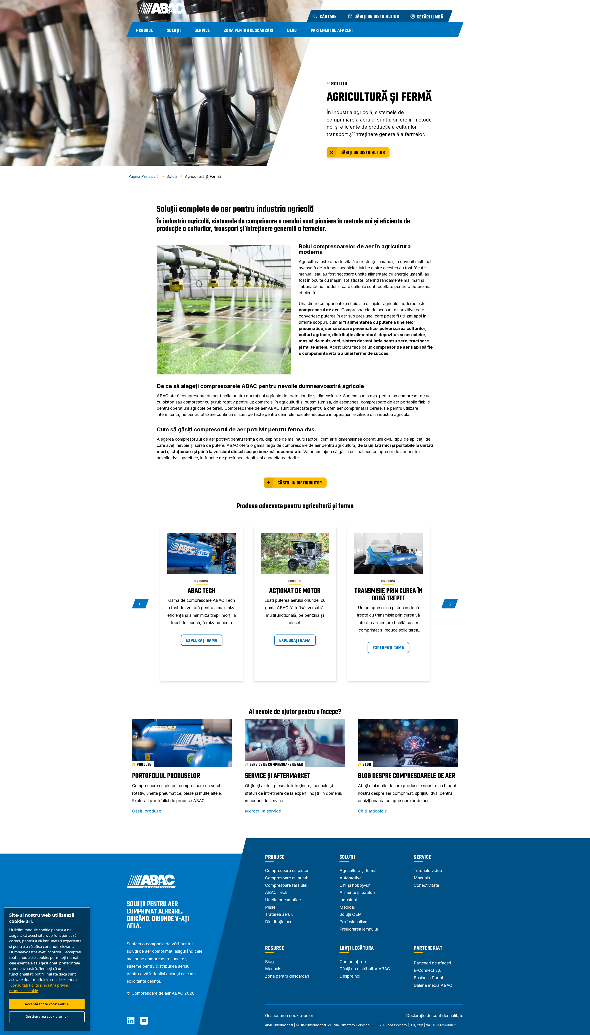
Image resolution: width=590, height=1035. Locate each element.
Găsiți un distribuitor (362, 152)
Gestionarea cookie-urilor (289, 1016)
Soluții (174, 30)
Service (202, 30)
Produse (144, 30)
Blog (292, 30)
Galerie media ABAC (433, 985)
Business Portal (428, 977)
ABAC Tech (201, 591)
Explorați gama (201, 640)
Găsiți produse (146, 811)
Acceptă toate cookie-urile (47, 1004)
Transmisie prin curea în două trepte (388, 595)
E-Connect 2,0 (428, 970)
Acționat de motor (295, 591)
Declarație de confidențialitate (434, 1016)
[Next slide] (449, 603)
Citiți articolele (372, 811)
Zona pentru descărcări (248, 30)
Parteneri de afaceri (332, 30)
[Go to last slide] (140, 603)
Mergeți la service (263, 811)
